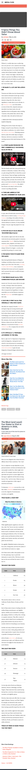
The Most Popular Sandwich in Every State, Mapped (13, 748)
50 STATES (9, 763)
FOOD (3, 409)
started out (20, 306)
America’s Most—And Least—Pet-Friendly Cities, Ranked (12, 757)
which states (11, 487)
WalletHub (10, 489)
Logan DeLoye (7, 436)
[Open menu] (2, 2)
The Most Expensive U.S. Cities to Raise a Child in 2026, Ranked (14, 753)
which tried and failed (6, 348)
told (7, 132)
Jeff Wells (5, 37)
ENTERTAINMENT (10, 409)
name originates (5, 245)
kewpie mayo (9, 294)
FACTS (18, 409)
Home (3, 763)
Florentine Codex (7, 104)
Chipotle (11, 241)
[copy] (11, 40)
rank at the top (12, 638)
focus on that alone (12, 184)
